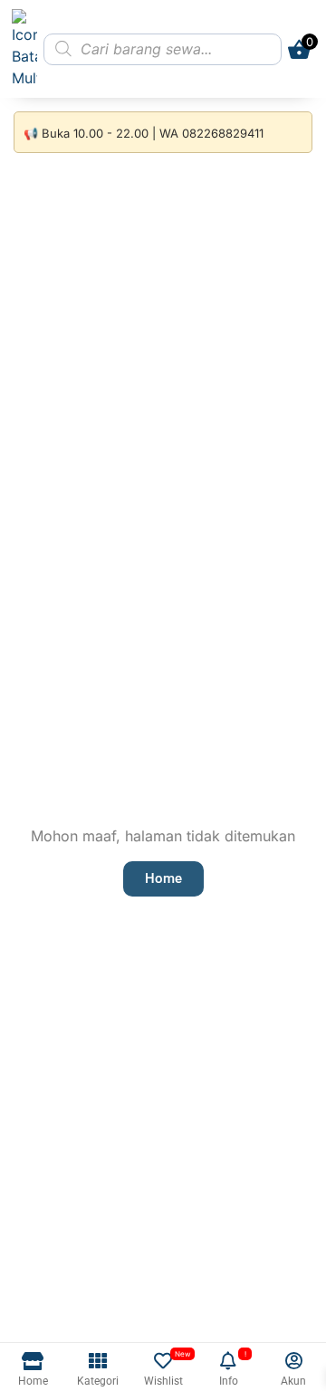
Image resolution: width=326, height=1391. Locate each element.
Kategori (98, 1381)
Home (33, 1381)
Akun (293, 1381)
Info (228, 1381)
